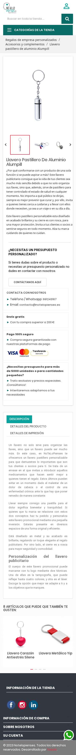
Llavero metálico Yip (55, 653)
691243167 (50, 299)
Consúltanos (16, 385)
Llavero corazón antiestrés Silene (20, 655)
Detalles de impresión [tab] (27, 433)
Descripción (19, 419)
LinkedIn (33, 705)
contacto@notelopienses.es (39, 305)
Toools (52, 749)
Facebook (11, 705)
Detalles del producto (28, 426)
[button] (27, 282)
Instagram (22, 705)
